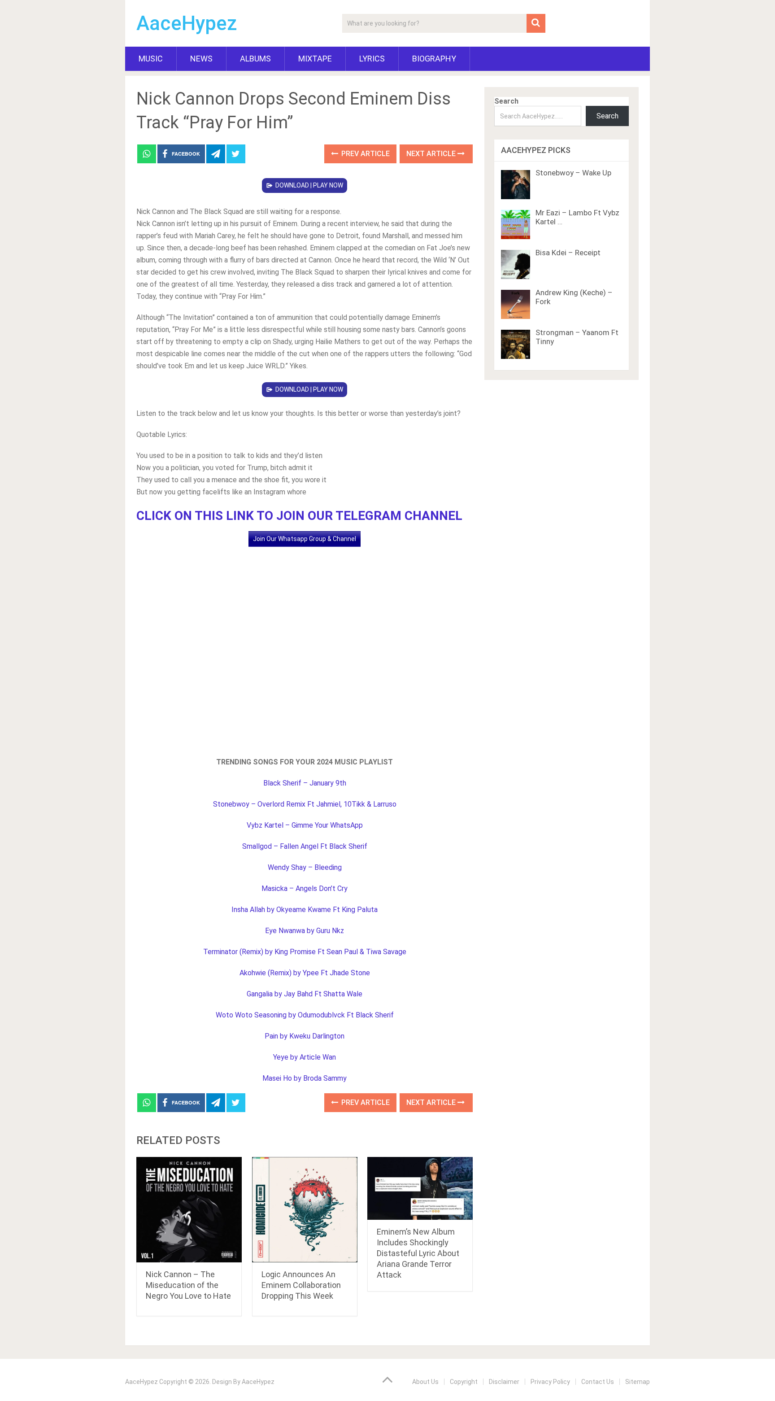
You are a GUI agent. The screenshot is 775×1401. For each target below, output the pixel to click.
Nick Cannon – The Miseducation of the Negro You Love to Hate (188, 1285)
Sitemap (637, 1381)
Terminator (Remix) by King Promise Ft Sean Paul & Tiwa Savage (304, 951)
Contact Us (597, 1381)
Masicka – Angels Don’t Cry (304, 888)
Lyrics (372, 58)
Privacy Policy (550, 1381)
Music (151, 58)
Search (506, 101)
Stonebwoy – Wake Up (573, 172)
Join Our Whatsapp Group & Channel (304, 538)
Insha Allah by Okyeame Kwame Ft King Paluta (304, 909)
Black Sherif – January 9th (304, 783)
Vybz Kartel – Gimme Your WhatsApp (305, 825)
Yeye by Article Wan (304, 1057)
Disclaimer (504, 1381)
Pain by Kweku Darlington (304, 1036)
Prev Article (365, 153)
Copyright (464, 1381)
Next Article (431, 153)
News (201, 58)
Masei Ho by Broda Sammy (304, 1078)
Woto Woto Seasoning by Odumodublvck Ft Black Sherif (305, 1015)
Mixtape (315, 58)
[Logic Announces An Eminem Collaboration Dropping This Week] (304, 1209)
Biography (434, 58)
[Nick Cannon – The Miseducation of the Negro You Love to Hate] (189, 1209)
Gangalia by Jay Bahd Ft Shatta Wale (304, 994)
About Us (425, 1381)
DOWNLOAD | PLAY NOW (309, 185)
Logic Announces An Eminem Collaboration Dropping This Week (301, 1285)
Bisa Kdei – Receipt (568, 252)
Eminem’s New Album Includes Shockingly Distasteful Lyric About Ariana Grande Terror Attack (418, 1253)
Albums (255, 58)
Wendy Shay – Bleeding (305, 867)
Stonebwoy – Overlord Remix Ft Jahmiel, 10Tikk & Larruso (304, 804)
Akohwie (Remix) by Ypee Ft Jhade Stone (304, 973)
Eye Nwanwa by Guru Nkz (304, 930)
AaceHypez (186, 23)
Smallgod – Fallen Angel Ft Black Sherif (304, 846)
